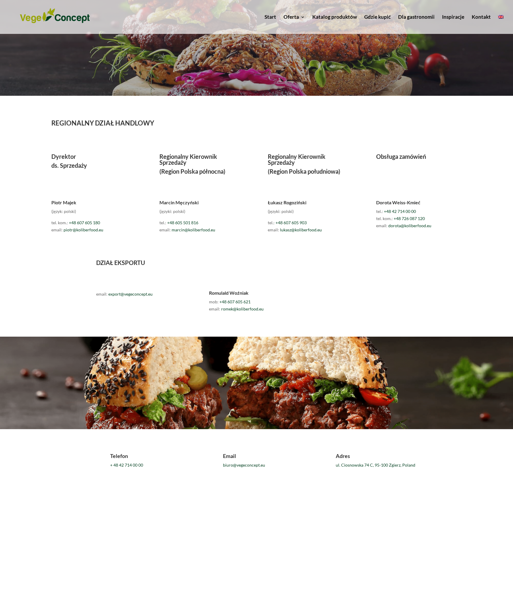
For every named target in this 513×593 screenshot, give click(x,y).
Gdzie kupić (377, 17)
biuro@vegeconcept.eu (244, 465)
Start (270, 17)
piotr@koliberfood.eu (83, 229)
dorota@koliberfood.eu (409, 225)
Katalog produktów (334, 17)
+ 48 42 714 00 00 (126, 465)
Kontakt (481, 17)
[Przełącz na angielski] (501, 24)
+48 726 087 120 (409, 218)
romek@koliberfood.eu (242, 308)
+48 (182, 222)
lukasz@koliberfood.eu (301, 229)
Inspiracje (453, 17)
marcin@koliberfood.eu (193, 229)
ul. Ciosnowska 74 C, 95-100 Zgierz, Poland (375, 465)
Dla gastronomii (416, 17)
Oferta (291, 17)
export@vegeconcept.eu (130, 293)
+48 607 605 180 (84, 222)
